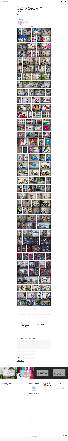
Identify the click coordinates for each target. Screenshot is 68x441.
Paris (22, 314)
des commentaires (60, 387)
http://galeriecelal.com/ (32, 26)
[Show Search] (66, 1)
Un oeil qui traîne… (5, 1)
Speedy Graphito (48, 314)
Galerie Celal (32, 314)
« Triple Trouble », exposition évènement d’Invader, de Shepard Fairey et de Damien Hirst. (34, 398)
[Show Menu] (65, 1)
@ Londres (49, 1)
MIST (42, 314)
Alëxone (27, 314)
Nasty (43, 314)
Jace (38, 314)
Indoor (36, 314)
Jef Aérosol (40, 314)
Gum (35, 314)
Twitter (31, 436)
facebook (32, 436)
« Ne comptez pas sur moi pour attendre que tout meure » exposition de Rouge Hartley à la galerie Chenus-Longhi (34, 425)
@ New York (52, 1)
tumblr (36, 436)
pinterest (33, 436)
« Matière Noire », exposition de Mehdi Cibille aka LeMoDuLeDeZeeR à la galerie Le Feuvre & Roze (34, 428)
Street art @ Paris (44, 1)
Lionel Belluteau (57, 1)
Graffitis (40, 1)
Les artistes (28, 1)
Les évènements (32, 1)
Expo (20, 314)
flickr (35, 436)
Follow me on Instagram (64, 435)
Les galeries (36, 1)
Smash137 (45, 314)
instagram (34, 436)
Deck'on (29, 314)
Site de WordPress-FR (60, 388)
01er (19, 314)
